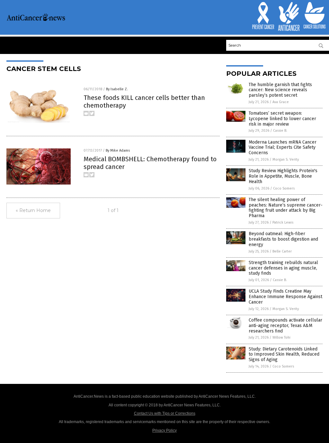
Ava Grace (280, 102)
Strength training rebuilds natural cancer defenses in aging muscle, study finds (283, 268)
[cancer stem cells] (36, 20)
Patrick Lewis (282, 222)
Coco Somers (284, 188)
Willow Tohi (281, 337)
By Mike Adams (118, 150)
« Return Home (33, 210)
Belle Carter (282, 251)
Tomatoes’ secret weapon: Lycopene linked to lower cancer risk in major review (282, 119)
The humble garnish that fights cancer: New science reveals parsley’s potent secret (280, 90)
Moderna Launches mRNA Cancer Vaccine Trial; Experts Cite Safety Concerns (282, 147)
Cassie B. (280, 130)
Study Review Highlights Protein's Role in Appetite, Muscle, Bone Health (283, 176)
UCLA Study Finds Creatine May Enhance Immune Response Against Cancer (285, 296)
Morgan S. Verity (285, 159)
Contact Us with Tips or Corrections (164, 413)
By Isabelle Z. (117, 89)
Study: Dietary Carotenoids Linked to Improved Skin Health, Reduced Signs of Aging (284, 354)
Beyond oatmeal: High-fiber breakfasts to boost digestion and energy (283, 239)
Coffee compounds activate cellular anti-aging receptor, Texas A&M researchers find (285, 325)
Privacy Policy (164, 430)
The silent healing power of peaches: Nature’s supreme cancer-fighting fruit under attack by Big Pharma (286, 207)
